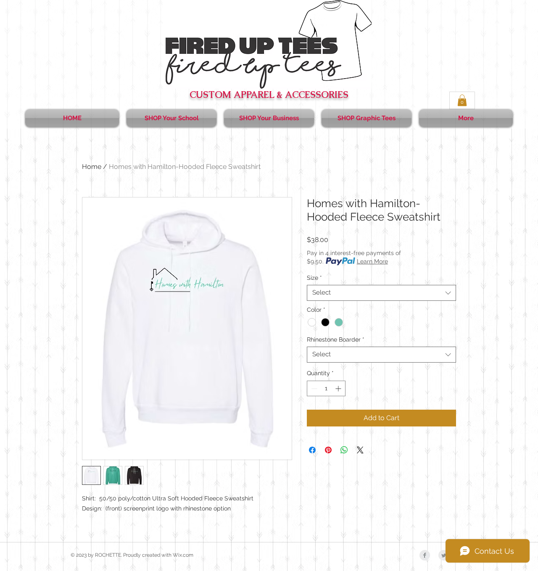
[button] (462, 100)
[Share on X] (360, 450)
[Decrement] (313, 388)
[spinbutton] (326, 388)
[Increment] (339, 388)
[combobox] (381, 293)
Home (91, 167)
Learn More (372, 261)
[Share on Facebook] (312, 450)
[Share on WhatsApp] (344, 450)
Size (314, 277)
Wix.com (183, 555)
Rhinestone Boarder (335, 339)
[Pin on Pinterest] (328, 450)
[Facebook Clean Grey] (424, 555)
